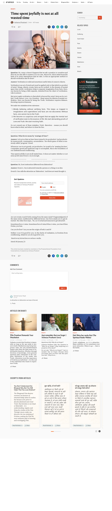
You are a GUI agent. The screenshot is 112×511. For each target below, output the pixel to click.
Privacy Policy (45, 194)
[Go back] (4, 2)
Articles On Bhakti (18, 310)
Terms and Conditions (59, 192)
